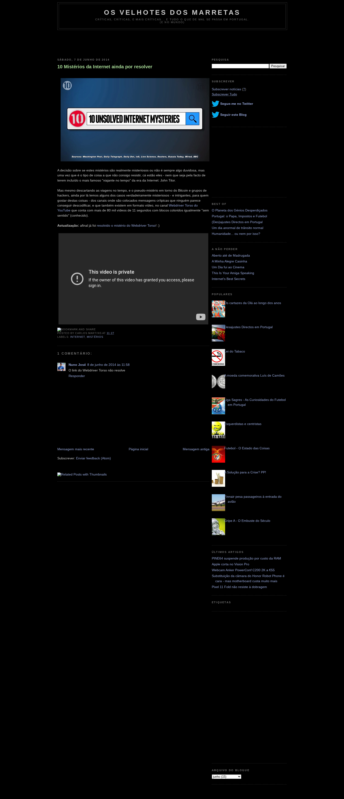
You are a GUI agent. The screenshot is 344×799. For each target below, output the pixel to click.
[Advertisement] (172, 42)
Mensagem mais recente (75, 449)
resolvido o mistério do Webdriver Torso (126, 225)
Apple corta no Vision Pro (230, 564)
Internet (77, 336)
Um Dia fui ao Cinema (228, 267)
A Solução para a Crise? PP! (245, 472)
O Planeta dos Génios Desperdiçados (239, 210)
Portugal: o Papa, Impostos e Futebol (239, 216)
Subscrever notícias (226, 89)
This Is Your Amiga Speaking (233, 273)
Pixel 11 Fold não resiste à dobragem (239, 587)
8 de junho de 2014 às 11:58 (108, 365)
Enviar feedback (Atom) (93, 458)
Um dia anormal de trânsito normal (237, 228)
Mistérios (95, 336)
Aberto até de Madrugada (231, 255)
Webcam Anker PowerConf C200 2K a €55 (243, 570)
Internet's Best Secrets (228, 279)
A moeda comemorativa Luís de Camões (254, 375)
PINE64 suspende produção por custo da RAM (246, 558)
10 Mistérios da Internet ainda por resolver (104, 66)
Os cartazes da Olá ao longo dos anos (252, 303)
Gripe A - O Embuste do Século (247, 521)
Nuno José (77, 365)
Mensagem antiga (196, 449)
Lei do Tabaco (234, 351)
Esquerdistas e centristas (242, 424)
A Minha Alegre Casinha (229, 261)
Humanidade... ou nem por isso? (236, 234)
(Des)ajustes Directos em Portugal (237, 222)
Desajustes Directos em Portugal (248, 327)
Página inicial (138, 449)
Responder (77, 376)
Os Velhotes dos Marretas (172, 12)
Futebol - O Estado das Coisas (247, 448)
